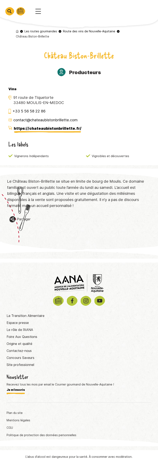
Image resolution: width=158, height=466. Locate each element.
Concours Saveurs (20, 358)
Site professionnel (20, 365)
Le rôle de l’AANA (20, 330)
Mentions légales (18, 420)
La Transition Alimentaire (25, 316)
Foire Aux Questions (22, 337)
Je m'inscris (16, 389)
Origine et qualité (19, 344)
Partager (24, 219)
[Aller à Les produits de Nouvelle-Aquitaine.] (17, 31)
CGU (10, 427)
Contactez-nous (19, 351)
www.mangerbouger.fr (121, 448)
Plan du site (15, 413)
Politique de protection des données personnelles (41, 435)
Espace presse (18, 323)
